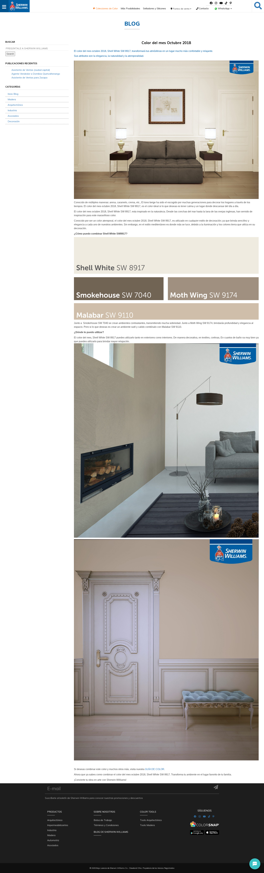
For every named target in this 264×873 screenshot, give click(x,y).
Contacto (203, 8)
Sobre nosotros (104, 811)
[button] (254, 863)
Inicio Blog (13, 93)
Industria (12, 110)
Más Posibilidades (130, 8)
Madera (12, 99)
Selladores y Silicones (154, 8)
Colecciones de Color (106, 8)
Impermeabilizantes (57, 825)
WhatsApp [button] (223, 8)
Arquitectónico (15, 104)
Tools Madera (147, 825)
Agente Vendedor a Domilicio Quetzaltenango (35, 73)
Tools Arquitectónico (151, 820)
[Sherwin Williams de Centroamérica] (19, 5)
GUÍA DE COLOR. (155, 769)
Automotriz (53, 840)
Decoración (14, 121)
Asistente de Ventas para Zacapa (29, 77)
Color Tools (148, 811)
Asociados (13, 115)
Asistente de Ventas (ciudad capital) (30, 70)
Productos (54, 811)
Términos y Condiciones (106, 825)
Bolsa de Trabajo (103, 820)
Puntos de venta (181, 8)
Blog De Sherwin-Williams (111, 831)
